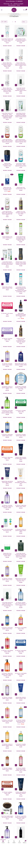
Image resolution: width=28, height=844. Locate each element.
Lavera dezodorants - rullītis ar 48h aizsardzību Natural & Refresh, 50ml (20, 140)
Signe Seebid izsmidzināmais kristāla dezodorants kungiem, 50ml (21, 315)
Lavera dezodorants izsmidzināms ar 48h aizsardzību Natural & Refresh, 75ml (20, 238)
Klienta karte (6, 3)
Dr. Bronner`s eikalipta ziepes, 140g (7, 793)
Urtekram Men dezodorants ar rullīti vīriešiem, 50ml (7, 165)
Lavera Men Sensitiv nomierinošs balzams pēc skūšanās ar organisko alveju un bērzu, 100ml (20, 555)
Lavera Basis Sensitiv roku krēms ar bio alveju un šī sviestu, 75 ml (7, 40)
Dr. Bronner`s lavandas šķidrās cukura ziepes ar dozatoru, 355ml (7, 506)
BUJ (11, 3)
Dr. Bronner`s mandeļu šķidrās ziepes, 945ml (21, 435)
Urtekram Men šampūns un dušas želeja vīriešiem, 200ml (21, 458)
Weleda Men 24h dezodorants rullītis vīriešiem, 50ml (7, 188)
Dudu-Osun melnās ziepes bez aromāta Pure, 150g (7, 817)
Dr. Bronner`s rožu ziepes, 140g (7, 314)
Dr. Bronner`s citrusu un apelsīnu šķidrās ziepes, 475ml (7, 745)
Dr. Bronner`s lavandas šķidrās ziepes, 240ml (7, 698)
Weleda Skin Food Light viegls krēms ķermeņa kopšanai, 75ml (20, 579)
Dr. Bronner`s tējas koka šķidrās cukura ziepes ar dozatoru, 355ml (7, 674)
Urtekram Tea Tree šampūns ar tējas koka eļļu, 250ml (21, 213)
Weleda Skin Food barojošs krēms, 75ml (21, 188)
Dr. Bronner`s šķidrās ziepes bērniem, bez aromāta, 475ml (20, 721)
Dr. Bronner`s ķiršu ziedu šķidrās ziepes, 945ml (7, 721)
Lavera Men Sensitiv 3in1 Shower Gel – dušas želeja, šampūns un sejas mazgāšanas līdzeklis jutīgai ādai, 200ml (7, 116)
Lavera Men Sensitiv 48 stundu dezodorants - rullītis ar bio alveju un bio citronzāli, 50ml (7, 604)
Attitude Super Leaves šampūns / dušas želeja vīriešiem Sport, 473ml (21, 263)
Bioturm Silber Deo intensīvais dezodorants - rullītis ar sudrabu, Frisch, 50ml (20, 64)
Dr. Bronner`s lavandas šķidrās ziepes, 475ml (7, 579)
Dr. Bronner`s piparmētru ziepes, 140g (20, 651)
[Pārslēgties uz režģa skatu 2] (15, 22)
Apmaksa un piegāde (18, 3)
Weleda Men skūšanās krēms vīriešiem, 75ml (7, 287)
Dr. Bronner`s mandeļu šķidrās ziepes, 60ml (21, 745)
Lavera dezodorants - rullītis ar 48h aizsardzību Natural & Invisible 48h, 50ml (7, 213)
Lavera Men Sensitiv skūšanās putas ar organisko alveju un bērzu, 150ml (21, 89)
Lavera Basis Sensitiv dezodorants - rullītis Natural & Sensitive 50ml (20, 165)
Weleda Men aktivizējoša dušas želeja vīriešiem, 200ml (7, 482)
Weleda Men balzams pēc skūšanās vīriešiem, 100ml (21, 364)
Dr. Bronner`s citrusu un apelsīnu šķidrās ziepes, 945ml (7, 387)
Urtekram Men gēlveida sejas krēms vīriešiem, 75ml (20, 793)
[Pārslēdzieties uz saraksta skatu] (13, 22)
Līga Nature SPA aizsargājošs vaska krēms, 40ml (21, 482)
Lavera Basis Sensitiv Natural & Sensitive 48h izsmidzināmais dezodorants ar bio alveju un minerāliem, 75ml (20, 289)
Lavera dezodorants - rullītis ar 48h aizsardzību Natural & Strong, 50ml (7, 140)
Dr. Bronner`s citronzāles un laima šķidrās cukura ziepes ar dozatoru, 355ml (7, 411)
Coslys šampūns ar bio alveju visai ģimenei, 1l (7, 237)
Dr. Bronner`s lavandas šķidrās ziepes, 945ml (7, 364)
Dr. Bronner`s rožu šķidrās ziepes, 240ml (21, 674)
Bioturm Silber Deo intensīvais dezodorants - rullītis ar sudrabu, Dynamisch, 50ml (7, 89)
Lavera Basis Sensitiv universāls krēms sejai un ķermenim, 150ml (20, 40)
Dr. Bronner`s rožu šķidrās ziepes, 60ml (21, 628)
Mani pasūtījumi (12, 5)
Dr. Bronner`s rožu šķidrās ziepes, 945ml (7, 651)
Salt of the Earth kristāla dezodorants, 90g (7, 530)
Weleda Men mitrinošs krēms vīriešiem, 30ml (21, 698)
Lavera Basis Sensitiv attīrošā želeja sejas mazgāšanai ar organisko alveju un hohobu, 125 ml (20, 115)
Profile (18, 5)
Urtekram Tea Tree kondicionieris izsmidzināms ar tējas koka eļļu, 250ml (21, 340)
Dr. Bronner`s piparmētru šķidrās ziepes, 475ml (7, 628)
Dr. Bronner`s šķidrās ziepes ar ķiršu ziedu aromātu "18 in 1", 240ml (20, 769)
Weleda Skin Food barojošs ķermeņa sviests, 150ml (7, 554)
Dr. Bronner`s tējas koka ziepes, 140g (7, 458)
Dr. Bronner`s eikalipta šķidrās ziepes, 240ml (7, 769)
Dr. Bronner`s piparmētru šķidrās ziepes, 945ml (7, 435)
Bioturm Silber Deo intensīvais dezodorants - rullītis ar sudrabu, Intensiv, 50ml (7, 64)
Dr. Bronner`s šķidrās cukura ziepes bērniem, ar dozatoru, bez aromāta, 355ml (21, 604)
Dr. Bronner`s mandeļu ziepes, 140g (21, 411)
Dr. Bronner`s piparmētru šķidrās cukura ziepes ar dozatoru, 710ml (20, 817)
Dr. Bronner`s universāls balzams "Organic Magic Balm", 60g (20, 387)
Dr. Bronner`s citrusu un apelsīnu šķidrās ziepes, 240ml (20, 530)
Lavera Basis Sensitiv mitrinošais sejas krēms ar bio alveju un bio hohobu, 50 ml (7, 263)
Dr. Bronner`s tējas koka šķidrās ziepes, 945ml (20, 506)
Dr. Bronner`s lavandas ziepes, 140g (7, 339)
